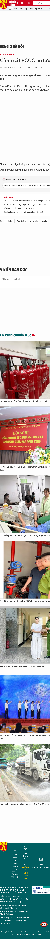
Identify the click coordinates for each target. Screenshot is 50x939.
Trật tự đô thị (20, 9)
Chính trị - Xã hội (36, 9)
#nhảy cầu (34, 221)
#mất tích (9, 221)
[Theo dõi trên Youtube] (21, 3)
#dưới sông (21, 221)
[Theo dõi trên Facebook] (18, 3)
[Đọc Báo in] (30, 3)
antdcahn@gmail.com (41, 867)
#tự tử (44, 221)
